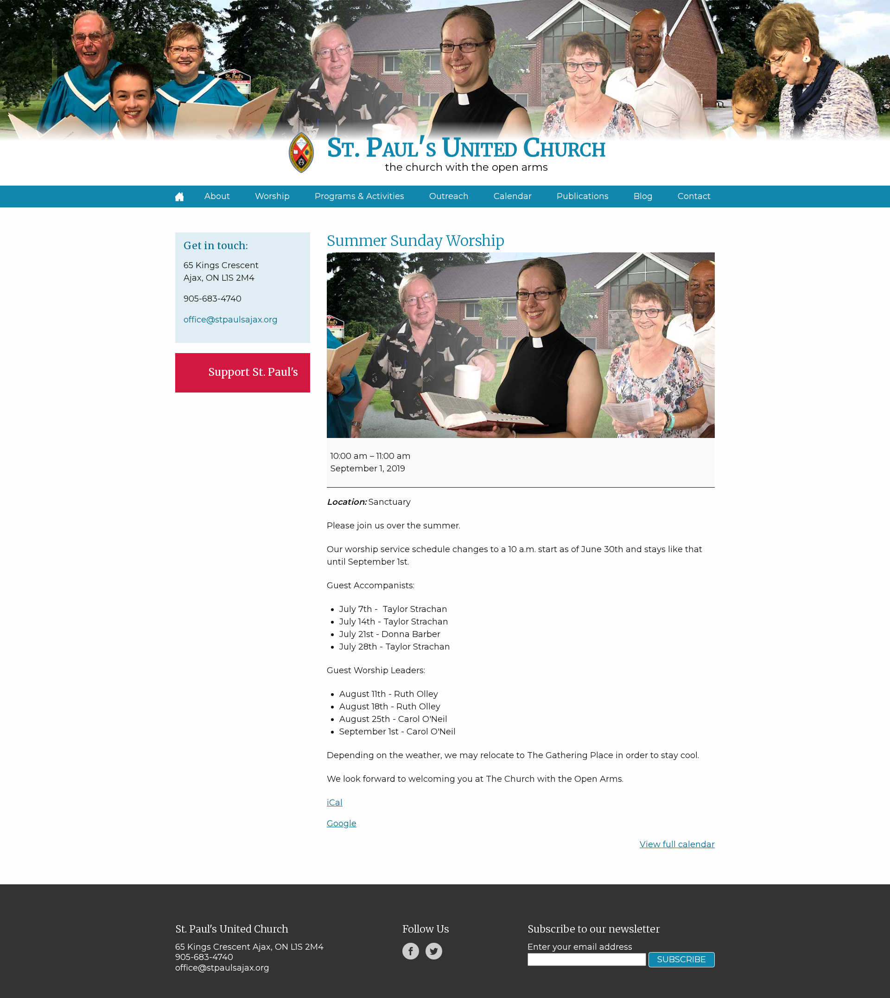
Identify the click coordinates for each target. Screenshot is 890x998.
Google (341, 823)
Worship (272, 196)
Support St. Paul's (253, 372)
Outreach (449, 196)
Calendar (513, 196)
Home (179, 196)
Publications (583, 196)
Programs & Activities (359, 196)
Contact (694, 196)
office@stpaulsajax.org (231, 320)
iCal (335, 803)
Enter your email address (580, 947)
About (217, 196)
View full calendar (677, 844)
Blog (643, 196)
